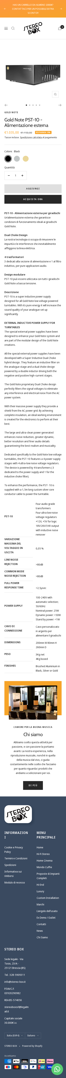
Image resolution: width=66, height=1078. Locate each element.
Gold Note (11, 112)
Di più (33, 785)
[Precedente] (6, 105)
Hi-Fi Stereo (43, 854)
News (40, 930)
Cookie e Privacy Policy (13, 849)
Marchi (40, 904)
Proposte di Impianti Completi (48, 876)
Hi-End (40, 884)
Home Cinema (44, 860)
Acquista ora (33, 199)
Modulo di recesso (14, 882)
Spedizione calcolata (31, 137)
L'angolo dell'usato (47, 911)
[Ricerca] (13, 28)
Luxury (40, 891)
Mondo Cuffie (44, 867)
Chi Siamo (42, 937)
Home (40, 847)
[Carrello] (60, 28)
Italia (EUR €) (13, 1035)
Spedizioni (10, 865)
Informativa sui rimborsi (13, 874)
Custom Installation (48, 898)
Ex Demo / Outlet (46, 917)
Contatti (41, 924)
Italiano (31, 1035)
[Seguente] (60, 105)
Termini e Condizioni (15, 858)
